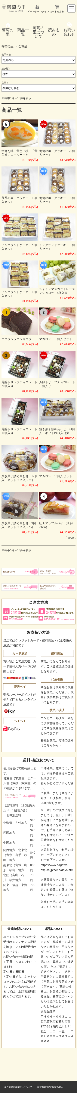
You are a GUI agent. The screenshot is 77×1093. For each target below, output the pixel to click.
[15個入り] (19, 180)
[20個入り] (57, 133)
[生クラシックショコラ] (19, 321)
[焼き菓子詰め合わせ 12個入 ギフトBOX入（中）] (19, 458)
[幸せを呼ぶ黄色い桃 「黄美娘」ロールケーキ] (19, 133)
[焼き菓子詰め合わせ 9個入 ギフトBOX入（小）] (19, 505)
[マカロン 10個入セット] (57, 458)
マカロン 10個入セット (55, 476)
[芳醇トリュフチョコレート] (19, 364)
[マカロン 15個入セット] (57, 321)
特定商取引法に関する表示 (50, 1087)
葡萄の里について (38, 32)
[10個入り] (57, 180)
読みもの (54, 32)
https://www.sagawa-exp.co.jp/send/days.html (57, 870)
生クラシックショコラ (16, 339)
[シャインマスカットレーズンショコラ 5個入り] (57, 272)
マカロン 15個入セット (55, 339)
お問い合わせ (69, 32)
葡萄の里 (7, 32)
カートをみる (57, 11)
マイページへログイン (37, 11)
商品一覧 (23, 32)
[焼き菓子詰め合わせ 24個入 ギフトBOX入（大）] (57, 411)
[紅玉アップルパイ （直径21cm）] (57, 505)
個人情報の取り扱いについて (18, 1087)
